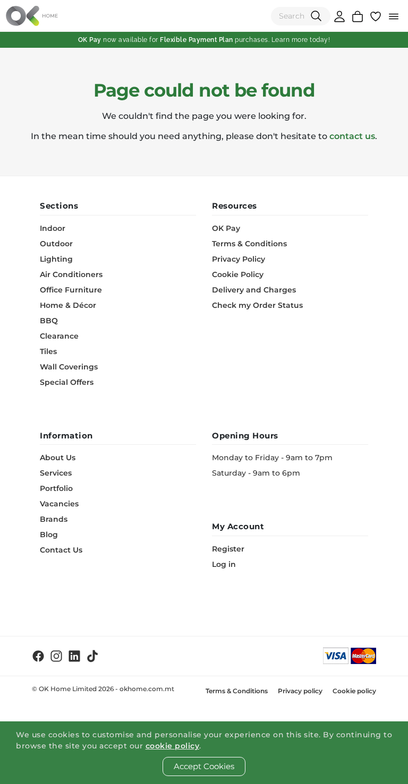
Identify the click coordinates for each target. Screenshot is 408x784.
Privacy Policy (238, 259)
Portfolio (56, 488)
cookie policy (173, 746)
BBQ (49, 320)
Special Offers (67, 382)
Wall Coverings (69, 367)
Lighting (56, 259)
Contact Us (61, 550)
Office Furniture (71, 290)
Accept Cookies (204, 766)
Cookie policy (354, 691)
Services (56, 473)
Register (228, 549)
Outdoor (56, 243)
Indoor (52, 228)
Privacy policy (300, 691)
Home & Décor (68, 305)
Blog (49, 534)
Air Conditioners (71, 274)
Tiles (48, 351)
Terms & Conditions (249, 243)
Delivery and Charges (254, 290)
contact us (352, 136)
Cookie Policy (238, 274)
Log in (224, 564)
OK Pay (226, 228)
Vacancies (59, 504)
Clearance (59, 336)
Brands (53, 519)
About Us (57, 457)
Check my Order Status (257, 305)
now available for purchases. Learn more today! (204, 40)
